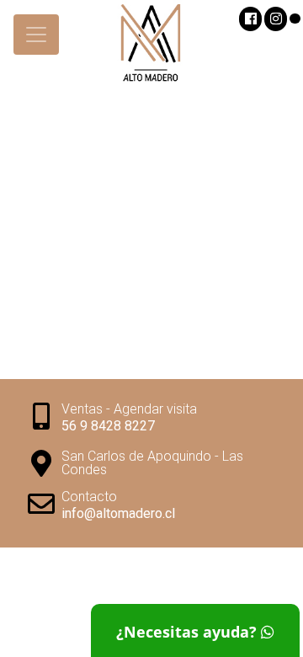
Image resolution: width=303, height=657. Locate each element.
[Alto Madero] (151, 46)
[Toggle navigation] (36, 34)
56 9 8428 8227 (108, 426)
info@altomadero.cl (118, 513)
